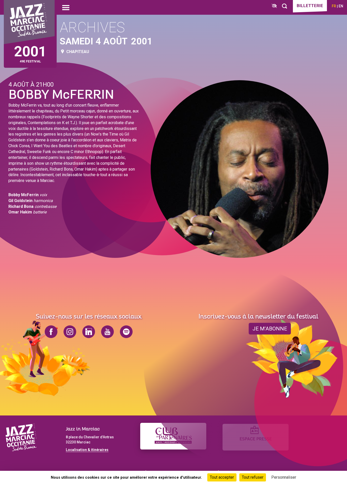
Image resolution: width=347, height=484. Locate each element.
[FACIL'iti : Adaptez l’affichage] (274, 6)
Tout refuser (252, 477)
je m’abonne (270, 329)
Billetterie (310, 5)
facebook (51, 331)
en (341, 6)
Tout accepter (222, 477)
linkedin (88, 331)
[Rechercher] (284, 6)
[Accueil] (29, 22)
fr (334, 6)
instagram (70, 331)
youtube (107, 331)
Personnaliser (283, 477)
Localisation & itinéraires (87, 450)
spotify (126, 331)
